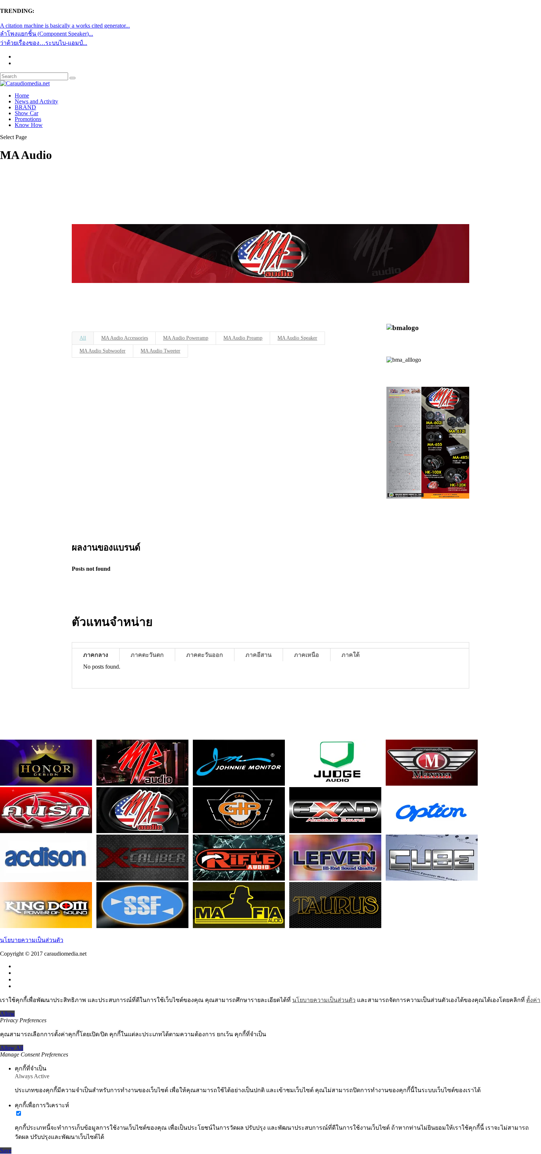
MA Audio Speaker (297, 338)
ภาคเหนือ (306, 655)
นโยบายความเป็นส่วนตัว (31, 940)
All (82, 338)
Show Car (26, 113)
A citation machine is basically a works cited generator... (65, 25)
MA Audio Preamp (242, 338)
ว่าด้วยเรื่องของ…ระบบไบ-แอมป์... (43, 43)
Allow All (11, 1048)
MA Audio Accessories (124, 338)
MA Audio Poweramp (185, 338)
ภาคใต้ (351, 655)
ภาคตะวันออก (204, 655)
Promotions (28, 119)
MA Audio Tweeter (160, 351)
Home (22, 95)
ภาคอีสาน (258, 655)
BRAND (25, 107)
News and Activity (36, 101)
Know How (29, 125)
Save (5, 1150)
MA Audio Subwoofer (102, 351)
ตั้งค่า (533, 1000)
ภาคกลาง (95, 655)
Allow (7, 1013)
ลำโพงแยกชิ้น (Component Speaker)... (46, 34)
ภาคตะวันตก (147, 655)
